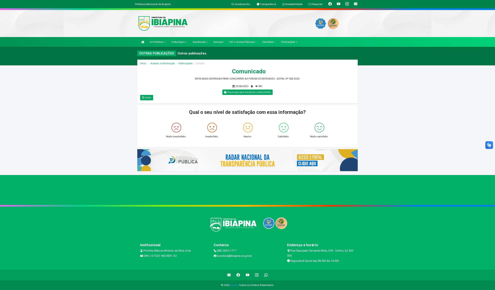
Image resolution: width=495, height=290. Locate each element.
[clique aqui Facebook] (238, 275)
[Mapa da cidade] (247, 189)
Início (143, 63)
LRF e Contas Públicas (242, 42)
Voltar (147, 97)
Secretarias (199, 42)
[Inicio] (142, 42)
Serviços (218, 42)
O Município (178, 42)
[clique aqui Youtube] (247, 275)
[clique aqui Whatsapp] (266, 275)
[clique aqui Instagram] (256, 275)
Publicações (288, 42)
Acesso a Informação (162, 63)
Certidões (268, 42)
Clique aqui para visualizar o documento (248, 92)
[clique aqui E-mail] (229, 275)
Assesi (234, 285)
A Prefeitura (157, 42)
